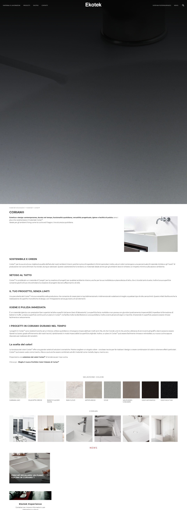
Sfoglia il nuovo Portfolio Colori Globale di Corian (38, 362)
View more (29, 468)
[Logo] (93, 4)
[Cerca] (183, 6)
